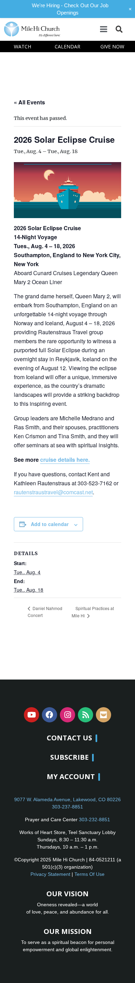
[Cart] (128, 29)
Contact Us (69, 737)
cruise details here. (65, 460)
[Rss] (85, 714)
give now (112, 46)
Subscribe (69, 757)
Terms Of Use (89, 874)
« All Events (29, 102)
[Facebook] (49, 714)
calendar (67, 46)
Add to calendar (50, 524)
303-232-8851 (94, 819)
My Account (71, 776)
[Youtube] (31, 714)
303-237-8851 (67, 806)
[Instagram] (67, 714)
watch (22, 46)
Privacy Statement (50, 874)
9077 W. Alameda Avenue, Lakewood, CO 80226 (67, 799)
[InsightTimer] (103, 714)
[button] (118, 29)
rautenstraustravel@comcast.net (53, 492)
